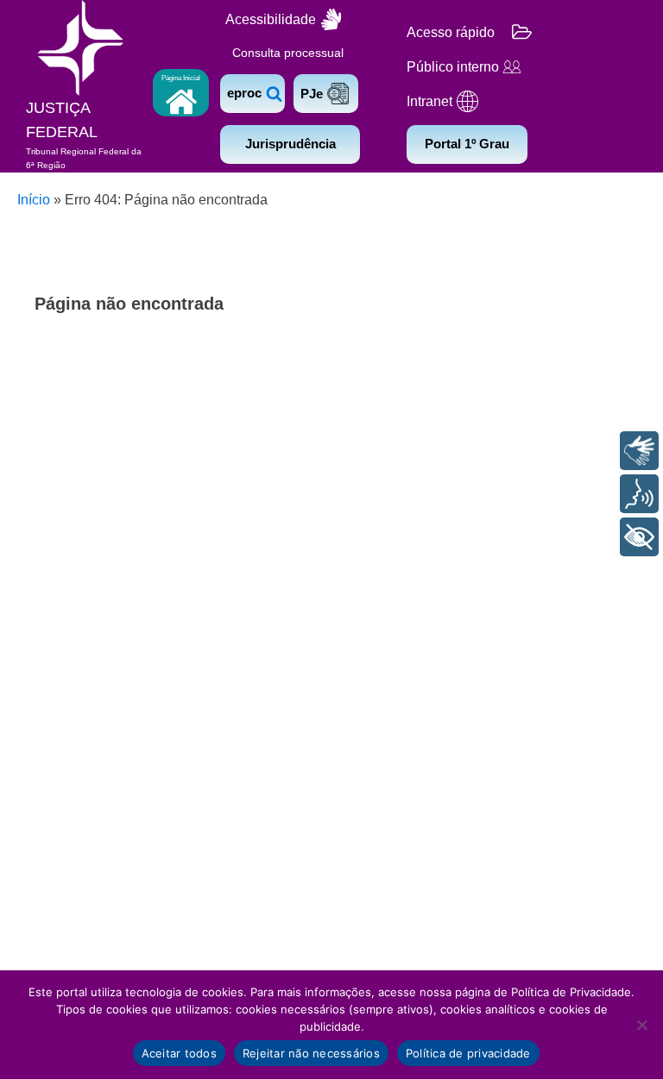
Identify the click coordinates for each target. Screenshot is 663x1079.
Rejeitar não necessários (311, 1053)
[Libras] (639, 450)
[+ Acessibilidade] (639, 537)
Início (33, 199)
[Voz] (639, 493)
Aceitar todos (179, 1053)
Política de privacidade (468, 1053)
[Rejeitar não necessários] (641, 1024)
